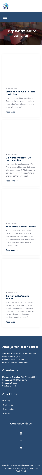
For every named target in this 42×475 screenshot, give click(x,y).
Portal (7, 413)
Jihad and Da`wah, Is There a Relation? (20, 93)
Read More (10, 112)
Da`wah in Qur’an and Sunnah (18, 297)
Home (7, 401)
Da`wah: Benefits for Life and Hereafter (19, 159)
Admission (9, 409)
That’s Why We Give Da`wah (21, 226)
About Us (9, 405)
